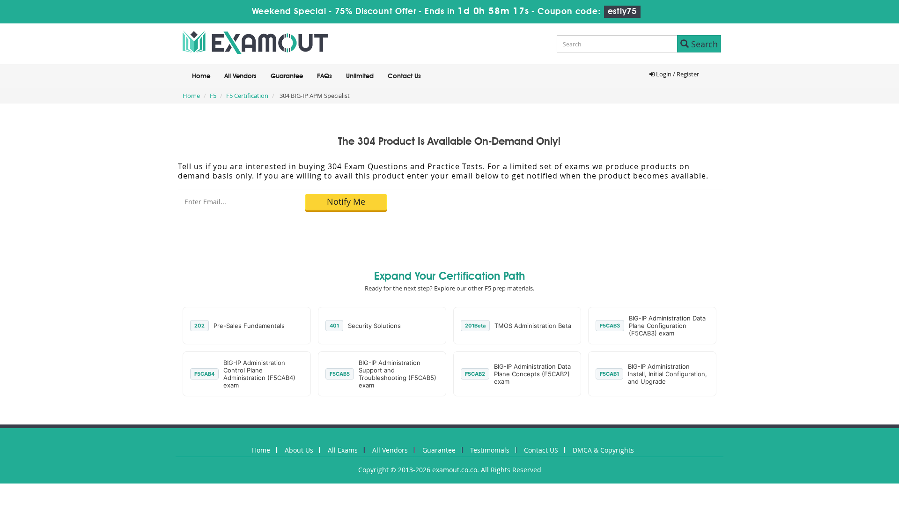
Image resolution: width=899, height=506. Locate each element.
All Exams (343, 450)
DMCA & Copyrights (603, 450)
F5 (213, 95)
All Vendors (240, 76)
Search (703, 44)
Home (201, 76)
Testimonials (489, 450)
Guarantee (287, 76)
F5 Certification (247, 95)
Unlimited (360, 76)
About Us (299, 450)
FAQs (324, 76)
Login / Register (677, 74)
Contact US (541, 450)
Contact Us (404, 76)
